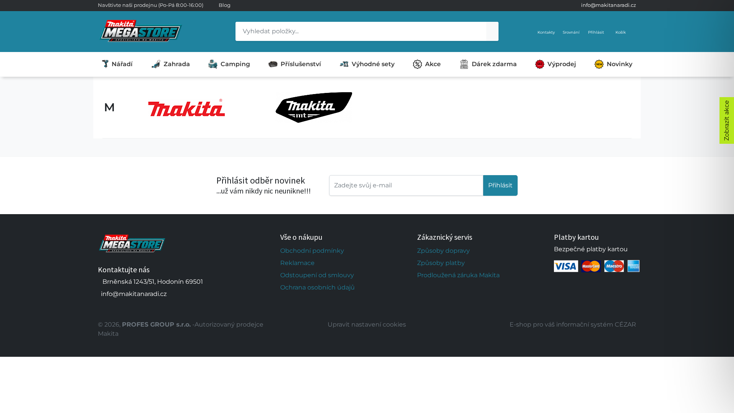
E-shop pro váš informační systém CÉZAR (573, 324)
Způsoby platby (441, 263)
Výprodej (561, 64)
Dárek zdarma (494, 64)
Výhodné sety (373, 64)
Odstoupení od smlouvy (317, 275)
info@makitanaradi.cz (608, 5)
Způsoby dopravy (443, 250)
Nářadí (122, 64)
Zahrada (177, 64)
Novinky (619, 64)
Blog (225, 5)
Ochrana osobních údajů (317, 287)
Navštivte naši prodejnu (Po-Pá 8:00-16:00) (150, 5)
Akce (433, 64)
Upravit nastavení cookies (367, 324)
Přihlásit (500, 185)
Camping (235, 64)
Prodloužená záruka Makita (458, 275)
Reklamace (297, 263)
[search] (492, 31)
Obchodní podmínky (312, 250)
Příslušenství (301, 64)
